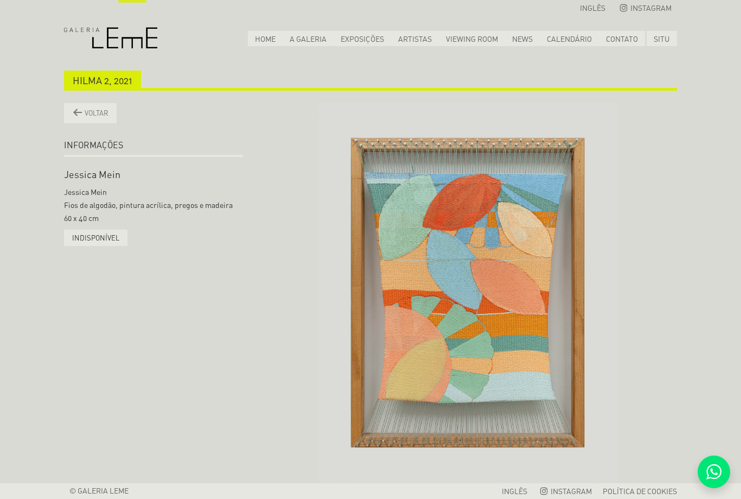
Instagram (650, 7)
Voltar (95, 113)
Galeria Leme (110, 24)
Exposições (362, 38)
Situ (662, 38)
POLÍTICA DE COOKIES (640, 491)
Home (265, 38)
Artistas (415, 38)
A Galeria (308, 38)
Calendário (569, 38)
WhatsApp (714, 472)
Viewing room (472, 38)
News (522, 38)
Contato (622, 38)
